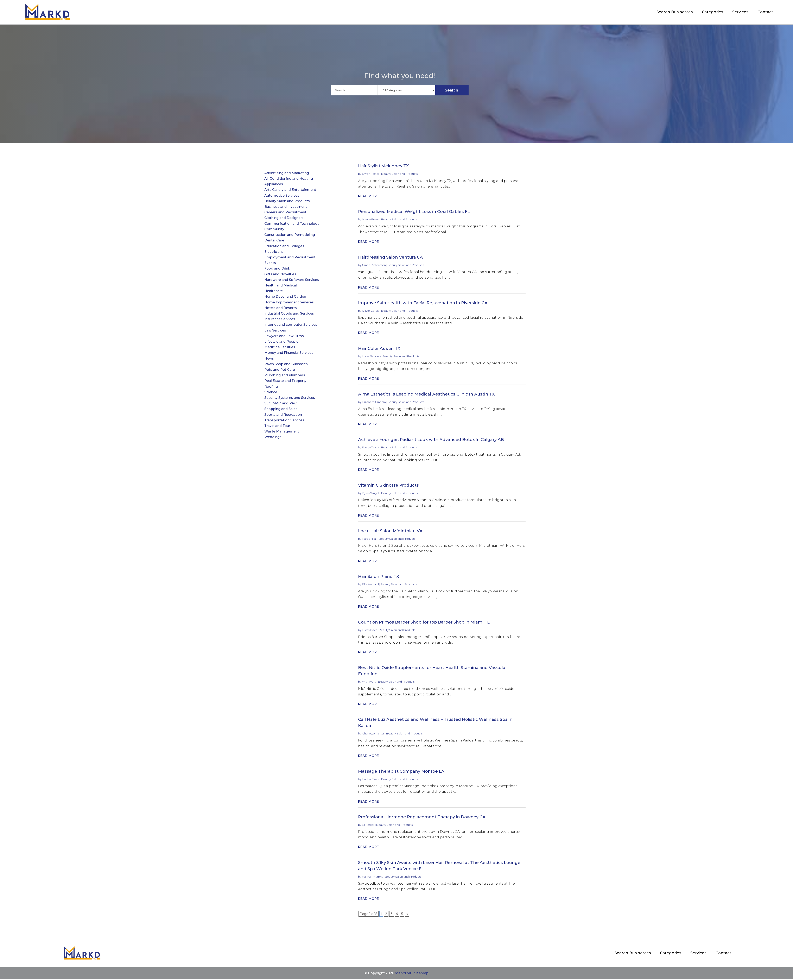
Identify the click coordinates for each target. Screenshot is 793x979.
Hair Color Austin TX (379, 348)
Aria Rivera (369, 681)
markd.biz (403, 973)
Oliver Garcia (370, 310)
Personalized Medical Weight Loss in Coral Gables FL (414, 211)
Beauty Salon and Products (399, 173)
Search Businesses (674, 12)
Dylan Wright (370, 493)
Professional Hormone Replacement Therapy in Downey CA (422, 816)
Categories (712, 12)
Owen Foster (370, 173)
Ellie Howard (370, 584)
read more (368, 196)
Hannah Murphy (372, 876)
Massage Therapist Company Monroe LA (401, 771)
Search (451, 90)
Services (740, 12)
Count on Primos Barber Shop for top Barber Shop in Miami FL (424, 622)
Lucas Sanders (371, 356)
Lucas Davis (369, 630)
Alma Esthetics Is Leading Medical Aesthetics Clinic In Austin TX (426, 394)
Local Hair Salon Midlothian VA (390, 530)
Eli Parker (368, 824)
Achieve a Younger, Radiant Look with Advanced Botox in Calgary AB (431, 439)
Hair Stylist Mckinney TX (383, 165)
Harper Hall (369, 538)
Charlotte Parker (373, 733)
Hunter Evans (370, 779)
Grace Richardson (374, 265)
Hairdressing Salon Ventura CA (390, 257)
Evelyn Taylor (370, 447)
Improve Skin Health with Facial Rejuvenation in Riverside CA (423, 302)
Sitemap (421, 973)
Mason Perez (370, 219)
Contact (765, 12)
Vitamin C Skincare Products (388, 485)
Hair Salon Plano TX (378, 576)
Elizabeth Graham (374, 402)
